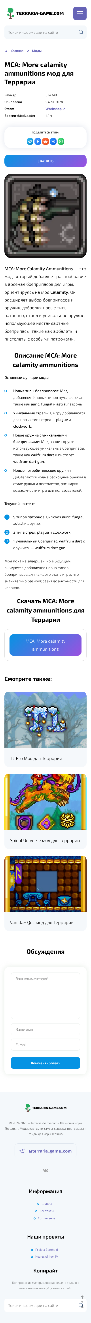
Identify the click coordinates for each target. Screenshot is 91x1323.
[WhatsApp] (61, 141)
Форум (47, 1203)
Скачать (45, 161)
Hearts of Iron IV (46, 1256)
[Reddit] (45, 141)
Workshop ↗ (55, 109)
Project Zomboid (46, 1249)
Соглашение (46, 1218)
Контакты (47, 1211)
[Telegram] (30, 141)
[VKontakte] (53, 141)
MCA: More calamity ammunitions (45, 644)
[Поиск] (81, 32)
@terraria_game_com (50, 1150)
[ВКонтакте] (45, 1170)
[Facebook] (37, 141)
